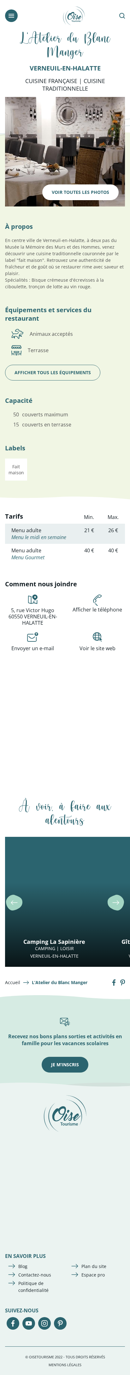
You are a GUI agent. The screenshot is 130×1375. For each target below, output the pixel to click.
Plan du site (93, 1266)
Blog (22, 1266)
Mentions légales (65, 1364)
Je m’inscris (65, 1065)
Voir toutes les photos (80, 192)
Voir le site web (97, 648)
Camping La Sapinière (54, 941)
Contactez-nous (34, 1275)
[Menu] (11, 15)
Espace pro (93, 1275)
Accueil (12, 982)
